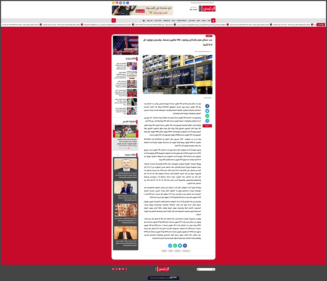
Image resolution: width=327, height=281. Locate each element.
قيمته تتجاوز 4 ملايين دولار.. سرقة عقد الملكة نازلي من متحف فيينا (37, 25)
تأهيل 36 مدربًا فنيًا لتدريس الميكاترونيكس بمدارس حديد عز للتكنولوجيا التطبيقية (126, 25)
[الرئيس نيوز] (206, 9)
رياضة (173, 20)
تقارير (198, 20)
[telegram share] (207, 121)
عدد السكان (177, 251)
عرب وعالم (150, 20)
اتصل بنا (156, 274)
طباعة (207, 126)
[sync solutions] (173, 278)
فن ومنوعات (166, 20)
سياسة (204, 20)
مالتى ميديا (157, 20)
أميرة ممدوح (207, 98)
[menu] (144, 20)
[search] (114, 20)
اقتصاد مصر (191, 20)
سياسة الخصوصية (163, 274)
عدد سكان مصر (186, 251)
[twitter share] (207, 111)
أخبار (209, 20)
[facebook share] (207, 106)
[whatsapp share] (207, 116)
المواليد (164, 251)
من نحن (171, 274)
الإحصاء (170, 251)
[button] (130, 148)
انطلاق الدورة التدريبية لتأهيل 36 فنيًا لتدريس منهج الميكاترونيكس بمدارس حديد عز (220, 25)
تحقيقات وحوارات (182, 20)
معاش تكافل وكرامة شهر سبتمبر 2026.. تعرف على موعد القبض (80, 25)
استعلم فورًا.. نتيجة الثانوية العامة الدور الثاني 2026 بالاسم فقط (172, 25)
